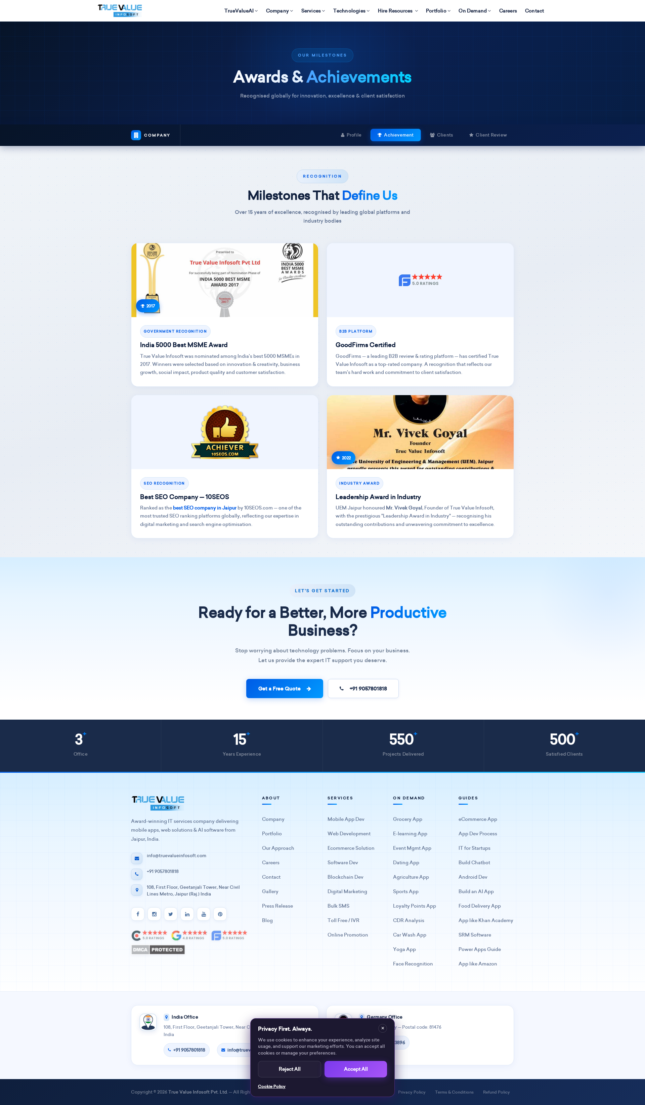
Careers (508, 10)
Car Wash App (409, 935)
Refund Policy (496, 1092)
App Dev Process (478, 834)
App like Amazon (478, 964)
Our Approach (278, 848)
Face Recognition (413, 964)
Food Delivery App (480, 906)
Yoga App (404, 949)
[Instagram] (154, 914)
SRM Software (475, 935)
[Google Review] (189, 935)
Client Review (491, 135)
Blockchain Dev (345, 877)
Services (311, 10)
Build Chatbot (474, 863)
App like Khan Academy (486, 920)
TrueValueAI (239, 10)
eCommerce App (478, 819)
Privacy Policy (412, 1092)
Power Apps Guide (480, 949)
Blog (267, 920)
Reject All (290, 1069)
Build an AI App (476, 891)
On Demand (473, 10)
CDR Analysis (408, 920)
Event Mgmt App (412, 848)
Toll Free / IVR (343, 920)
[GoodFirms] (229, 935)
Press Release (277, 906)
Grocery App (407, 819)
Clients (445, 135)
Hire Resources (396, 10)
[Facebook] (137, 914)
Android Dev (473, 877)
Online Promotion (348, 935)
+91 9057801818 (367, 688)
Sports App (406, 891)
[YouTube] (203, 914)
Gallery (270, 891)
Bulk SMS (338, 906)
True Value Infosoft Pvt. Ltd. (198, 1092)
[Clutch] (149, 935)
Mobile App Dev (346, 819)
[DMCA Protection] (158, 949)
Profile (354, 135)
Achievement (399, 135)
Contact (534, 10)
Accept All (356, 1069)
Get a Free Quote (280, 688)
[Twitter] (170, 914)
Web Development (349, 834)
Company (277, 10)
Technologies (349, 10)
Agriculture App (411, 877)
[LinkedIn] (187, 914)
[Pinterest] (220, 914)
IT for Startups (474, 848)
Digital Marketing (347, 891)
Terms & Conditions (454, 1092)
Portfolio (436, 10)
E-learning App (410, 834)
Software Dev (343, 863)
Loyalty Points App (414, 906)
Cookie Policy (272, 1086)
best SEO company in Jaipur (204, 508)
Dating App (406, 863)
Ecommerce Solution (351, 848)
